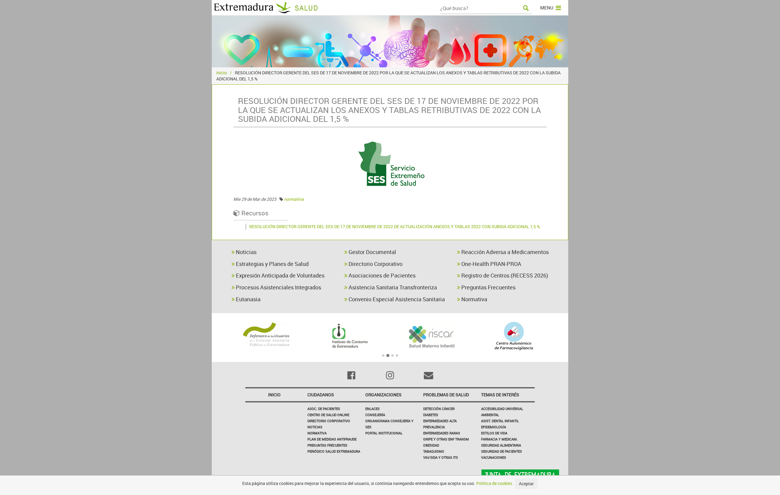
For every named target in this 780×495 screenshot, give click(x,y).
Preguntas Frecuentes (488, 287)
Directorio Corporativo (374, 263)
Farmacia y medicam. (499, 439)
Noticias (246, 252)
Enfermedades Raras (441, 433)
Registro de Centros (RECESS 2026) (504, 275)
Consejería (375, 414)
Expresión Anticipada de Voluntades (279, 275)
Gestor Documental (371, 252)
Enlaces (372, 408)
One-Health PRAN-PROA (490, 263)
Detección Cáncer (439, 408)
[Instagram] (390, 375)
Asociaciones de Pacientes (381, 275)
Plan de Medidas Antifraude (331, 439)
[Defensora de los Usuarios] (266, 334)
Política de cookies (494, 483)
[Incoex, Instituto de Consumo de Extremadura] (348, 336)
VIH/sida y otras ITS (440, 457)
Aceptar (526, 483)
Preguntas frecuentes (327, 445)
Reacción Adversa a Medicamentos (504, 252)
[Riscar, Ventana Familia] (431, 336)
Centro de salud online (328, 414)
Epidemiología (493, 427)
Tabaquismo (433, 451)
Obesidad (431, 445)
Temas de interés (500, 395)
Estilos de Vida (494, 433)
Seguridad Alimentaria (501, 445)
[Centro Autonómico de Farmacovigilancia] (514, 336)
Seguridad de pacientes (501, 451)
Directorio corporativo (328, 421)
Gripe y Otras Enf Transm (446, 439)
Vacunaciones (493, 457)
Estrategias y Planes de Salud (272, 263)
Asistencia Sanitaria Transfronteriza (392, 287)
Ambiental (490, 414)
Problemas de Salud (446, 395)
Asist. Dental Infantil (500, 421)
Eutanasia (248, 299)
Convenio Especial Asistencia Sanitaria (396, 299)
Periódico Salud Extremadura (333, 451)
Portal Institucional (383, 433)
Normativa (473, 299)
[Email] (428, 375)
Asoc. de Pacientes (323, 408)
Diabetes (430, 414)
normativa (294, 199)
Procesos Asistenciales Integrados (278, 287)
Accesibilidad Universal (502, 408)
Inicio (221, 73)
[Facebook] (351, 375)
